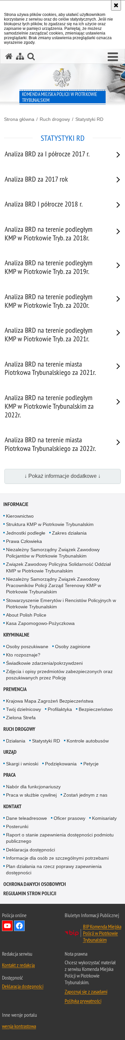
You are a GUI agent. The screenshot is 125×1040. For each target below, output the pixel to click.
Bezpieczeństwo (96, 709)
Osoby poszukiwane (27, 646)
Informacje (15, 504)
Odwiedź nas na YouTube (7, 925)
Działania (15, 740)
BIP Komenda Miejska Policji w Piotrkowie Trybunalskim (102, 933)
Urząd (10, 751)
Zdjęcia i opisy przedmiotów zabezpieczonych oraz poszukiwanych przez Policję (59, 674)
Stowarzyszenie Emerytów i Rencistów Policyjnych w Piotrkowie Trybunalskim (61, 603)
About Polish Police (26, 615)
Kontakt (12, 806)
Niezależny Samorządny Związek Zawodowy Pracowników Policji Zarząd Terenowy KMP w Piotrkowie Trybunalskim (53, 585)
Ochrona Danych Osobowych (34, 884)
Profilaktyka (60, 709)
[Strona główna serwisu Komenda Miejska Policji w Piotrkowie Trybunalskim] (9, 56)
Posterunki (17, 826)
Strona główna (19, 119)
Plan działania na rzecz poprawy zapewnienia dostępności (54, 869)
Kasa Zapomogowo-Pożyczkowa (40, 623)
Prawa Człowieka (24, 541)
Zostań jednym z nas (85, 795)
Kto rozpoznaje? (23, 654)
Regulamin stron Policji (29, 893)
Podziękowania (61, 763)
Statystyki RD (89, 119)
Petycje (91, 763)
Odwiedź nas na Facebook (19, 925)
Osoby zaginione (72, 646)
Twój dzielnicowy (23, 709)
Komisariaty (104, 818)
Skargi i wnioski (22, 763)
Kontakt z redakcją (18, 965)
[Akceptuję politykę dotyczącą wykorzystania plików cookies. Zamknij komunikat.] (116, 5)
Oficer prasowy (69, 818)
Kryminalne (16, 634)
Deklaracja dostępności (30, 849)
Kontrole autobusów (88, 740)
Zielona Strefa (21, 717)
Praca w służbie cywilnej (31, 795)
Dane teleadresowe (26, 818)
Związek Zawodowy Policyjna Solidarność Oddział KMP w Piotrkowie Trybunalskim (58, 567)
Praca (9, 774)
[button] (113, 57)
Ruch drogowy (55, 119)
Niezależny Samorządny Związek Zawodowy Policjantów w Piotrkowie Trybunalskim (53, 553)
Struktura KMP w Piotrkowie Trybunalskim (50, 524)
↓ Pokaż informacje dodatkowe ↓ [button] (62, 476)
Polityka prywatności (83, 1000)
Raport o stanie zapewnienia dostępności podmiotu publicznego (60, 838)
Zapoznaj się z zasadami (86, 991)
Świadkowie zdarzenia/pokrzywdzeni (44, 663)
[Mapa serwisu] (20, 56)
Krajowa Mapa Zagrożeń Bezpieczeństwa (49, 701)
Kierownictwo (20, 516)
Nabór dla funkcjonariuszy (33, 786)
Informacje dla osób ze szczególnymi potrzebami (57, 858)
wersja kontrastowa (19, 1026)
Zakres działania (69, 533)
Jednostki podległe (25, 533)
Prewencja (15, 689)
